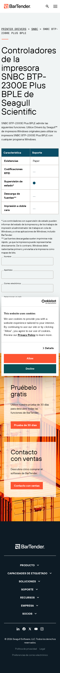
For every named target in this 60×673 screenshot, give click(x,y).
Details (49, 348)
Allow (30, 358)
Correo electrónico (12, 283)
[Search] (47, 6)
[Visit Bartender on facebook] (24, 629)
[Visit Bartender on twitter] (30, 629)
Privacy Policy (27, 335)
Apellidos (8, 270)
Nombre (7, 256)
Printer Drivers (13, 29)
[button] (30, 565)
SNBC (34, 29)
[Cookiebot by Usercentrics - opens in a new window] (42, 302)
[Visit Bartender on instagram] (42, 629)
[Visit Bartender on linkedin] (18, 629)
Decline (30, 368)
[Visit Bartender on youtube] (36, 629)
